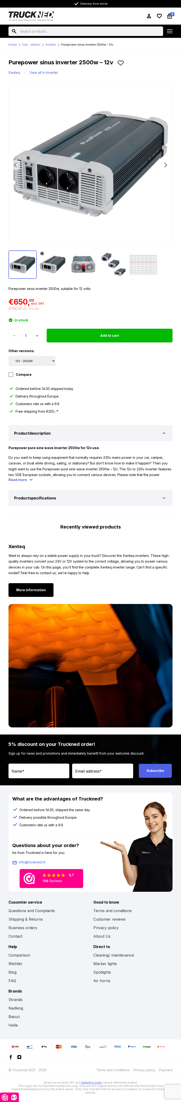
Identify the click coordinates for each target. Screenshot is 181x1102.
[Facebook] (10, 1057)
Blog (12, 972)
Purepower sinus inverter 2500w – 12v (87, 44)
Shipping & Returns (25, 919)
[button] (120, 64)
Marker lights (105, 963)
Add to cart (109, 335)
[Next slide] (165, 165)
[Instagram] (19, 1057)
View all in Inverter (43, 72)
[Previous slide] (15, 165)
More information (31, 590)
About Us (102, 936)
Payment (166, 1070)
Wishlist (15, 963)
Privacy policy (106, 927)
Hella (13, 1025)
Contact (15, 936)
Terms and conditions (112, 910)
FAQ (12, 980)
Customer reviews (109, 919)
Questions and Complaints (31, 910)
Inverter (50, 44)
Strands (15, 999)
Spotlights (102, 972)
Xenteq (14, 72)
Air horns (101, 980)
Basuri (14, 1016)
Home (12, 44)
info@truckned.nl (32, 862)
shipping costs (91, 1082)
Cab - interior (31, 44)
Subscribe (155, 771)
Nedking (15, 1008)
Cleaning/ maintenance (113, 955)
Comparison (19, 955)
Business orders (22, 927)
